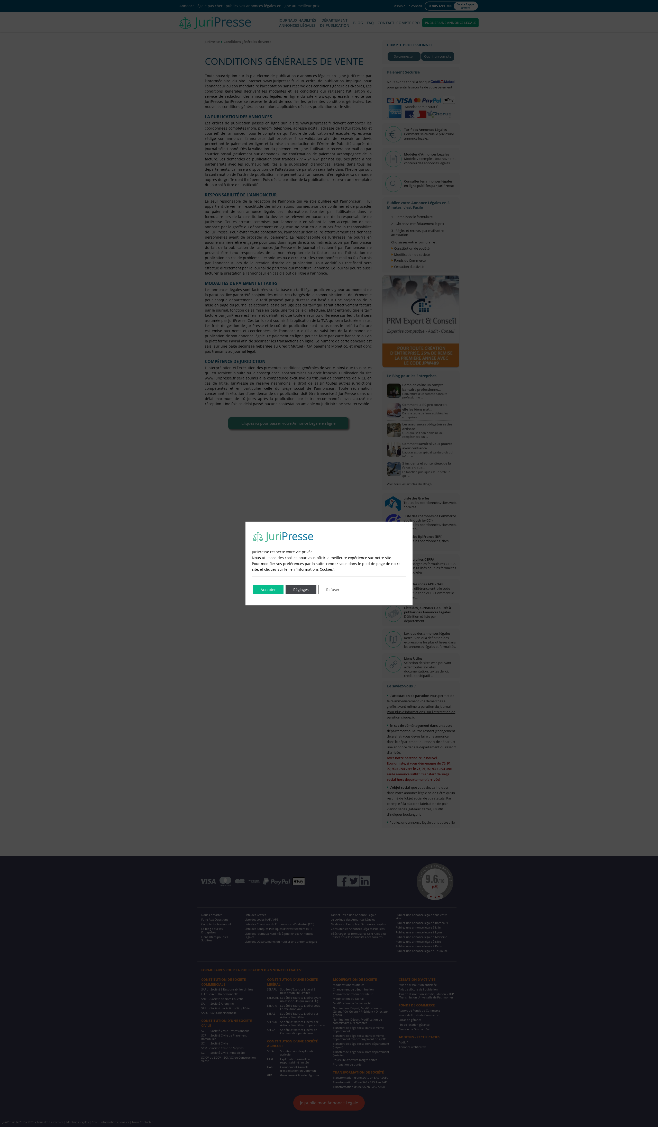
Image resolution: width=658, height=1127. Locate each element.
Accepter (268, 589)
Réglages (301, 589)
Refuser (333, 589)
